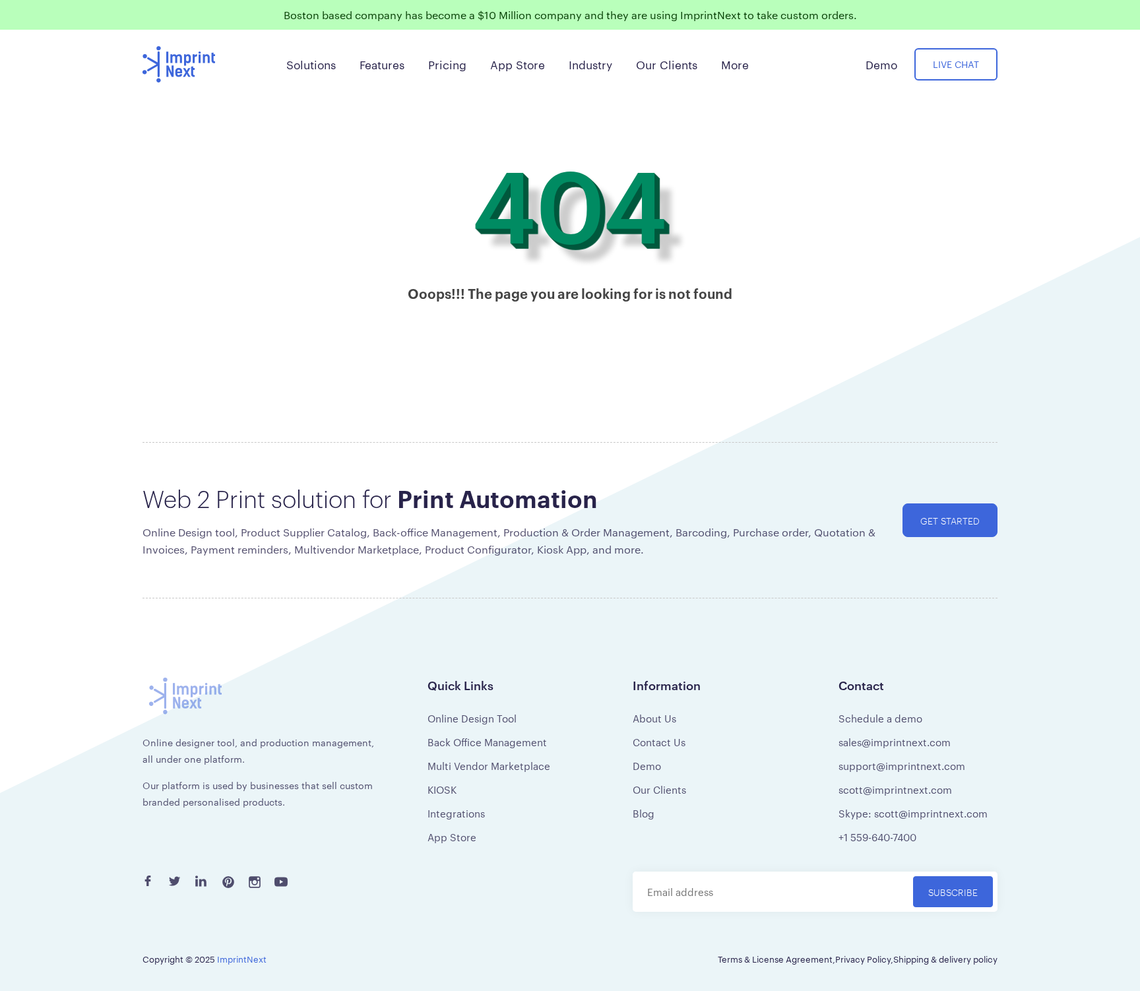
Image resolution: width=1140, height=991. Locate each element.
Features (382, 64)
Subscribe (953, 891)
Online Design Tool (472, 718)
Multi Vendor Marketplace (489, 766)
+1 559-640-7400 (877, 837)
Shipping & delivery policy (945, 959)
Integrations (456, 813)
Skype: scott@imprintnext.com (913, 813)
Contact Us (659, 742)
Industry (590, 64)
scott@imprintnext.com (895, 789)
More (735, 64)
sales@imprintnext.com (895, 742)
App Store (452, 837)
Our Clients (659, 789)
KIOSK (442, 789)
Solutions (311, 64)
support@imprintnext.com (902, 766)
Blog (643, 813)
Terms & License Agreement (775, 959)
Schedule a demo (880, 718)
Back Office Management (487, 742)
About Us (654, 718)
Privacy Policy (863, 959)
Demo (647, 766)
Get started (950, 520)
